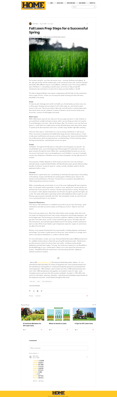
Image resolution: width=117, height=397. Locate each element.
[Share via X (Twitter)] (33, 291)
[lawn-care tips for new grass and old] (84, 314)
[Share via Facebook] (30, 291)
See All (94, 304)
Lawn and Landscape (34, 285)
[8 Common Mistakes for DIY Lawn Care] (32, 314)
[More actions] (87, 24)
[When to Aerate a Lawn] (58, 314)
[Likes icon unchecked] (34, 381)
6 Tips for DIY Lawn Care (84, 324)
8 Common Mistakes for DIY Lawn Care (32, 325)
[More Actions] (87, 357)
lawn (38, 281)
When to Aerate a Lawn (57, 324)
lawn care (32, 281)
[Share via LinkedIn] (37, 291)
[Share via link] (41, 291)
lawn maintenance (46, 281)
